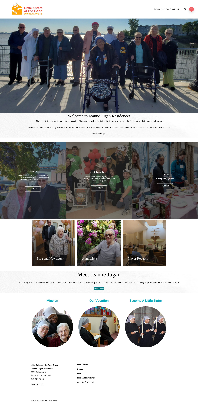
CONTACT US (37, 384)
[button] (191, 9)
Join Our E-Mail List (170, 9)
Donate (157, 9)
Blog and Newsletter (86, 377)
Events (80, 373)
